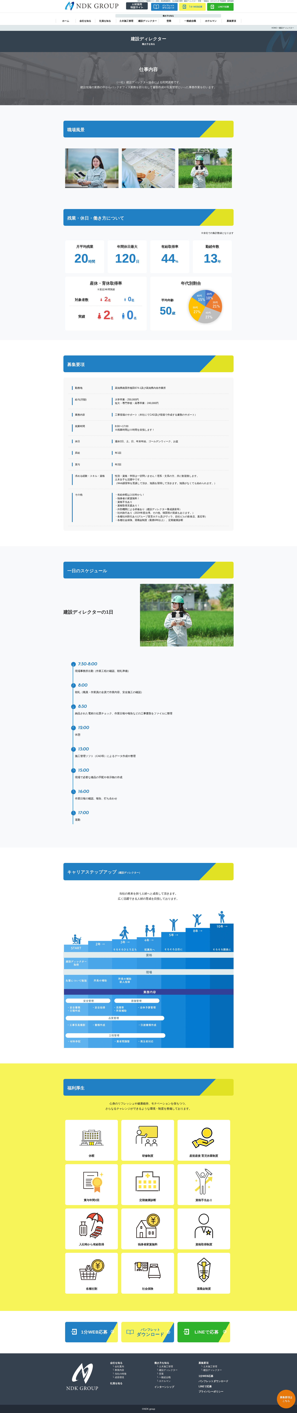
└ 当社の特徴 (119, 1373)
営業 (169, 21)
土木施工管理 (126, 21)
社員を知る (105, 21)
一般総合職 (190, 21)
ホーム (65, 21)
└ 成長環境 (118, 1377)
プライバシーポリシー (211, 1391)
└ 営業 (160, 1373)
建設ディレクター (147, 21)
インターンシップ (164, 1387)
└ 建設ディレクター (167, 1370)
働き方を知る (161, 1363)
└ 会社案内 (118, 1366)
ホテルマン (211, 21)
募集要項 (231, 21)
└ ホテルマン (164, 1381)
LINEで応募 (205, 1386)
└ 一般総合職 (164, 1377)
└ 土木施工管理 (165, 1366)
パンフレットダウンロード (213, 1381)
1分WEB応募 (206, 1376)
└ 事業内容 (118, 1370)
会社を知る (85, 21)
